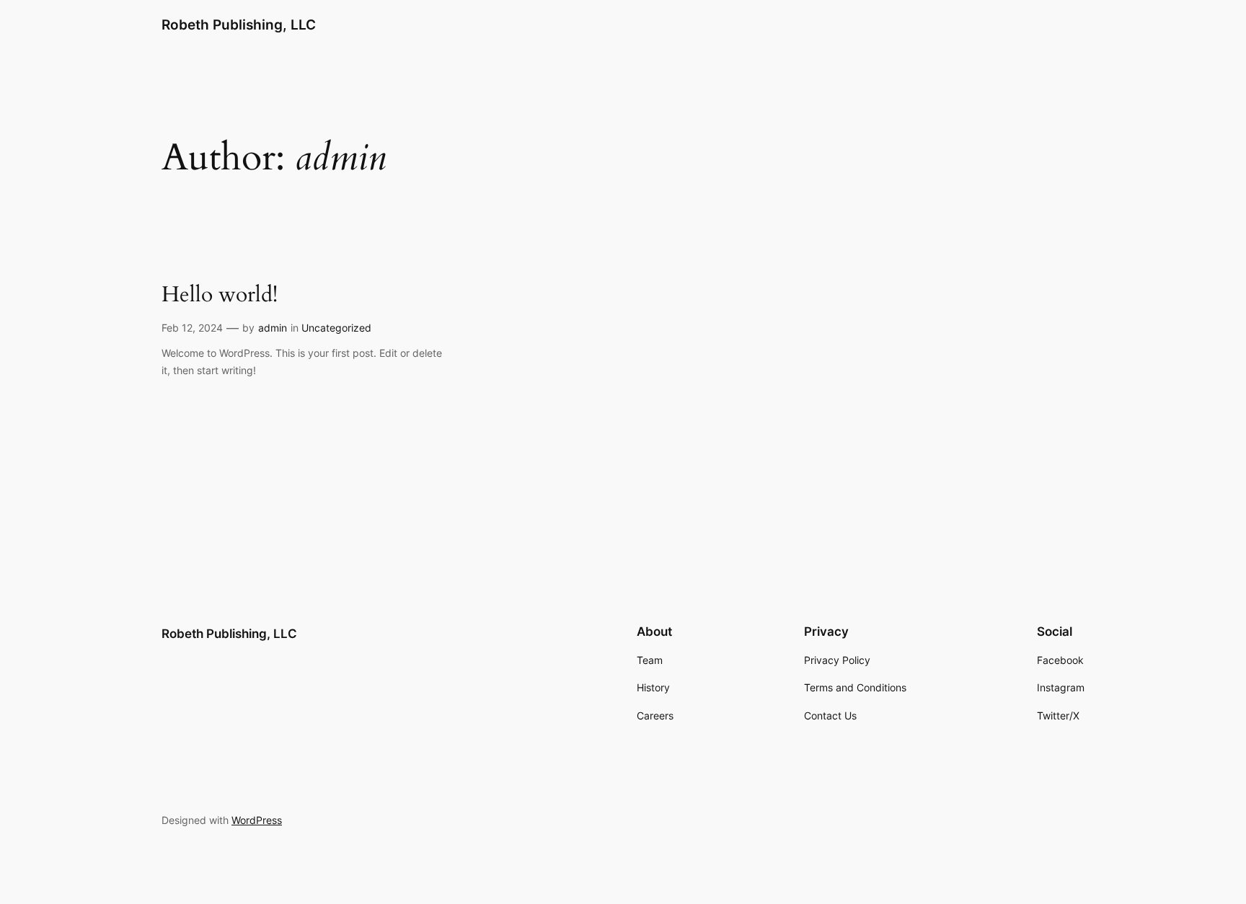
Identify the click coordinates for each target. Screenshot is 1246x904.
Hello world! (220, 296)
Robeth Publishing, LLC (239, 24)
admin (272, 328)
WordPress (256, 820)
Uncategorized (336, 328)
